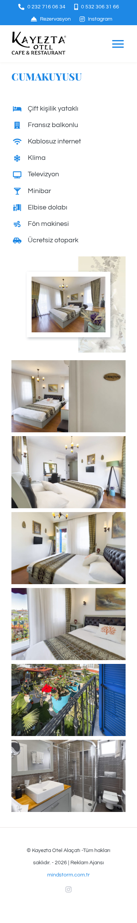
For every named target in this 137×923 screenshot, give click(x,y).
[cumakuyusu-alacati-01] (68, 280)
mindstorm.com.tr (68, 875)
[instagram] (68, 889)
